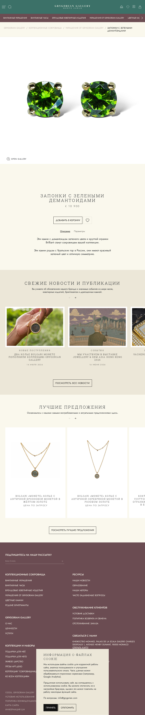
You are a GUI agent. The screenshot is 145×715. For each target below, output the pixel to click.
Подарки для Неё (15, 651)
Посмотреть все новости (72, 383)
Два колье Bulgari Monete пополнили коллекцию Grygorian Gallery (35, 357)
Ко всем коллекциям (17, 676)
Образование (80, 585)
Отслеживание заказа (85, 623)
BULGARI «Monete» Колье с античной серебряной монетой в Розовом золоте (97, 498)
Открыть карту (80, 647)
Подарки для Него (16, 656)
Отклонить (67, 707)
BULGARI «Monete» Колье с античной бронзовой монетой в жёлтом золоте (35, 498)
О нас (8, 623)
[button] (142, 18)
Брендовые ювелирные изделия (69, 17)
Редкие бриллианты (16, 605)
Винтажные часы (39, 17)
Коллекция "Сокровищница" (22, 671)
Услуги (9, 633)
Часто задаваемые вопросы (88, 595)
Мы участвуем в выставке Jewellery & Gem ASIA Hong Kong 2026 (97, 357)
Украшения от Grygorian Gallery (107, 17)
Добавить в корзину (68, 220)
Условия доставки (83, 613)
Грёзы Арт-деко (13, 666)
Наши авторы (80, 590)
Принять (51, 707)
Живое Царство (14, 661)
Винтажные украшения (15, 17)
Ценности (11, 628)
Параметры (79, 231)
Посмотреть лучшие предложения (72, 530)
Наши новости (81, 580)
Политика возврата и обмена (89, 618)
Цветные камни (14, 600)
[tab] (65, 231)
